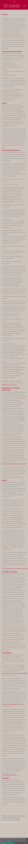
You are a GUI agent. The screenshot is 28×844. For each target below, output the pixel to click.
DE (14, 1)
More (11, 843)
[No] (13, 843)
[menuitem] (14, 1)
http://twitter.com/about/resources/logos (14, 673)
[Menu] (24, 6)
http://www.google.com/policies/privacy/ (14, 464)
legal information (7, 822)
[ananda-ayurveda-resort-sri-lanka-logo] (11, 6)
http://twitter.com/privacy (9, 775)
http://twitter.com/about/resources (12, 704)
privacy (15, 822)
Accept (7, 843)
